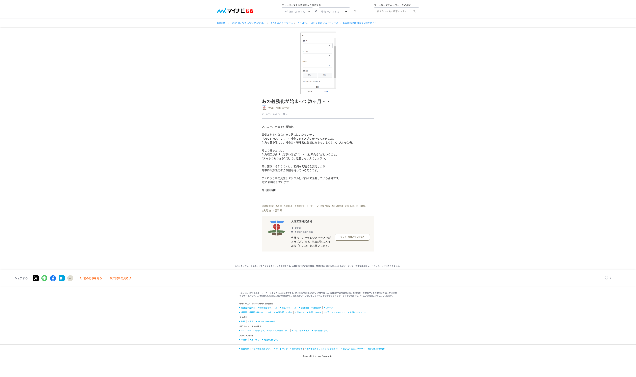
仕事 (290, 312)
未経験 (244, 339)
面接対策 (301, 312)
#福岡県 (277, 210)
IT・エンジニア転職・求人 (253, 330)
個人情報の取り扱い (262, 348)
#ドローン (313, 206)
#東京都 (325, 206)
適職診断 (280, 312)
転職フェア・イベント (335, 312)
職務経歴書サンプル (268, 307)
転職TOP (221, 22)
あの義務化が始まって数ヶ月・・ (360, 22)
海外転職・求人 (321, 330)
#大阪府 (266, 210)
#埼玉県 (350, 206)
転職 (243, 321)
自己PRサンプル (289, 307)
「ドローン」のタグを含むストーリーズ (317, 22)
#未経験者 (337, 206)
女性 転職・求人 (301, 330)
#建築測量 (268, 206)
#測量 (278, 206)
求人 (251, 321)
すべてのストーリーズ (281, 22)
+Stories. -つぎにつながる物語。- (248, 22)
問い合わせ (297, 348)
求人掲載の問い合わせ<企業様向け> (323, 348)
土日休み (255, 339)
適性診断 (317, 307)
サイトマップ (282, 348)
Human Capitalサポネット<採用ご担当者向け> (364, 348)
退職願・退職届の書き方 (252, 312)
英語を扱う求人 (271, 339)
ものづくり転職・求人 (279, 330)
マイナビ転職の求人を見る (352, 237)
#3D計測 (300, 206)
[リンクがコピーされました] (70, 278)
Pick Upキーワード (266, 321)
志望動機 (305, 307)
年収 (269, 312)
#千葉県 (361, 206)
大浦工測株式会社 (279, 108)
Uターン (329, 307)
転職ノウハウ (315, 312)
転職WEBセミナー (358, 312)
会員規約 (245, 348)
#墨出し (288, 206)
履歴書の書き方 (248, 307)
